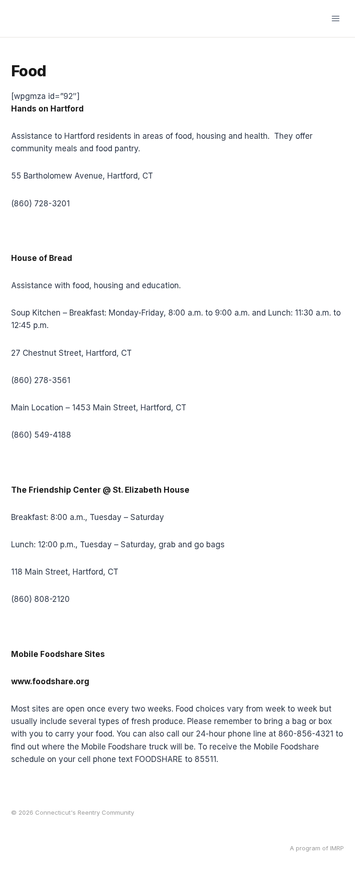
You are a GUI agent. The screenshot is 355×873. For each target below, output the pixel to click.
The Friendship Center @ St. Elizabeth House (100, 490)
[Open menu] (335, 18)
